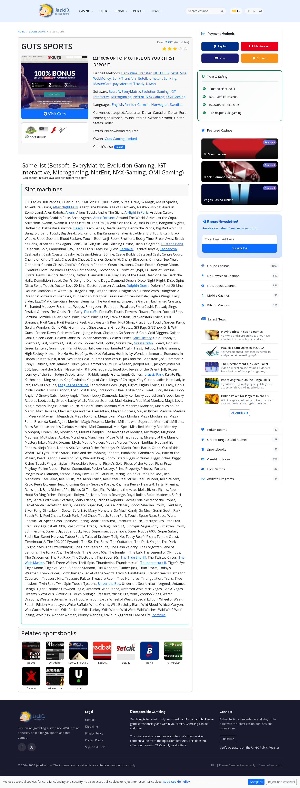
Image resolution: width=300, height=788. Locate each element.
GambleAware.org (270, 765)
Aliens (70, 212)
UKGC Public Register (265, 747)
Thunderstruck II (153, 562)
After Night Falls (65, 207)
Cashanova (168, 249)
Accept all (256, 782)
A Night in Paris (136, 212)
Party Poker (173, 662)
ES (238, 11)
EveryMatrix (131, 91)
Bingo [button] (119, 11)
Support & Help (95, 747)
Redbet (102, 662)
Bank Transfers (124, 78)
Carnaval (126, 249)
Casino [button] (84, 11)
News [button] (154, 11)
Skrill (175, 73)
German (143, 104)
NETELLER (161, 73)
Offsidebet (55, 662)
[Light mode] (248, 11)
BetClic (126, 662)
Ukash (151, 83)
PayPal (222, 46)
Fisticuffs (91, 311)
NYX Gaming (155, 97)
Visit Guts (56, 114)
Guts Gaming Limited (121, 138)
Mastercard (262, 46)
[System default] (260, 11)
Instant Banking (164, 78)
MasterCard (102, 83)
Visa (183, 73)
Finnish (130, 104)
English (117, 104)
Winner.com (55, 688)
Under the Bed (109, 583)
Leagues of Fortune (73, 385)
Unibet (78, 688)
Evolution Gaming (155, 91)
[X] (32, 747)
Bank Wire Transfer (136, 73)
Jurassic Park (153, 374)
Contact (90, 720)
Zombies (159, 615)
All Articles (238, 413)
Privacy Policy (94, 733)
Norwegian (159, 104)
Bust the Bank (172, 244)
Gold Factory (142, 338)
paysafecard (122, 83)
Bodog (31, 662)
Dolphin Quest (138, 285)
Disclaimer (92, 726)
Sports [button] (137, 11)
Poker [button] (102, 11)
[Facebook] (22, 747)
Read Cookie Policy (176, 782)
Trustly (138, 83)
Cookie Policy (94, 740)
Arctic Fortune (104, 217)
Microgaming (121, 97)
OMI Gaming (176, 97)
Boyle (149, 662)
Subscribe (239, 248)
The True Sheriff (133, 557)
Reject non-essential (281, 782)
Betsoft (114, 91)
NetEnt (138, 97)
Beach (78, 228)
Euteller (144, 78)
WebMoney (102, 78)
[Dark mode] (254, 11)
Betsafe (31, 688)
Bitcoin (262, 58)
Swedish (176, 104)
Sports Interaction (78, 662)
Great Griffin (143, 343)
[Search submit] (222, 11)
